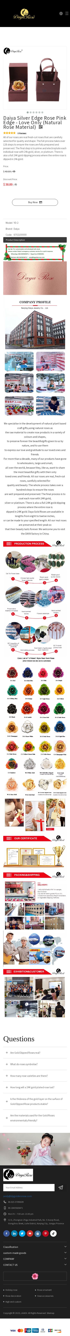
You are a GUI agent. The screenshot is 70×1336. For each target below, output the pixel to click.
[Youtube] (30, 1233)
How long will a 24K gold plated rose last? (32, 1087)
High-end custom (13, 1301)
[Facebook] (6, 1233)
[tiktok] (53, 1233)
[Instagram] (38, 1234)
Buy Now (33, 202)
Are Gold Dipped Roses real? (25, 1052)
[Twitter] (22, 1233)
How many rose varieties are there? (29, 1076)
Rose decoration (13, 1295)
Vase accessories (45, 1295)
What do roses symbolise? (24, 1064)
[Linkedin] (14, 1233)
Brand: (9, 228)
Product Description (15, 239)
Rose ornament (44, 1289)
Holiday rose (11, 1289)
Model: (9, 222)
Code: (9, 234)
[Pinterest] (45, 1233)
